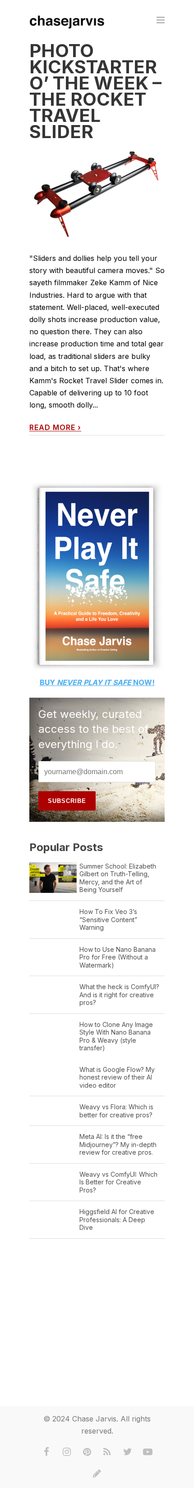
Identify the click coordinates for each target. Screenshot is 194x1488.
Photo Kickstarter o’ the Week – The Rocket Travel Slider (95, 91)
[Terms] (97, 1474)
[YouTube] (148, 1452)
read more (55, 427)
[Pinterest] (87, 1452)
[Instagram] (67, 1452)
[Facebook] (46, 1452)
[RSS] (107, 1452)
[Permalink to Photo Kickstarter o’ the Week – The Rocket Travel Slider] (97, 194)
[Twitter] (128, 1452)
